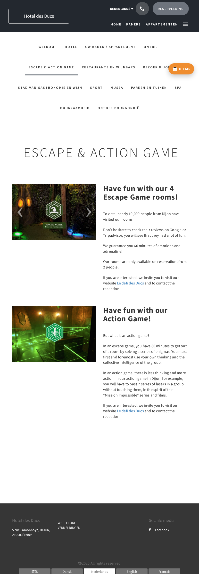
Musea (117, 87)
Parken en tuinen (149, 87)
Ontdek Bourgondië (118, 108)
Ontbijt (152, 47)
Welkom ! (48, 47)
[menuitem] (117, 24)
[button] (185, 23)
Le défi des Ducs (130, 283)
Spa (178, 87)
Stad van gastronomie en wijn (50, 87)
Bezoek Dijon (157, 67)
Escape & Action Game (51, 67)
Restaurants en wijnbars (108, 67)
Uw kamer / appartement (110, 47)
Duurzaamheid (75, 108)
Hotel (71, 47)
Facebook (162, 530)
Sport (96, 87)
